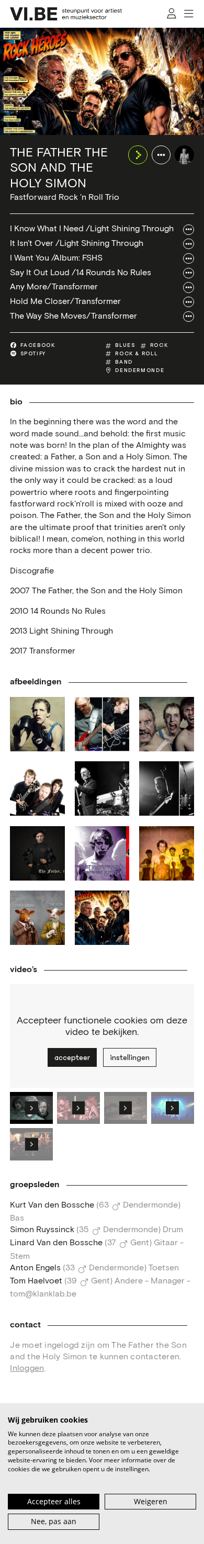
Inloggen (27, 1368)
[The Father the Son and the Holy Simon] (184, 154)
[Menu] (189, 13)
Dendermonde (139, 370)
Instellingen (130, 1057)
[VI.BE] (66, 14)
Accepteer (72, 1057)
